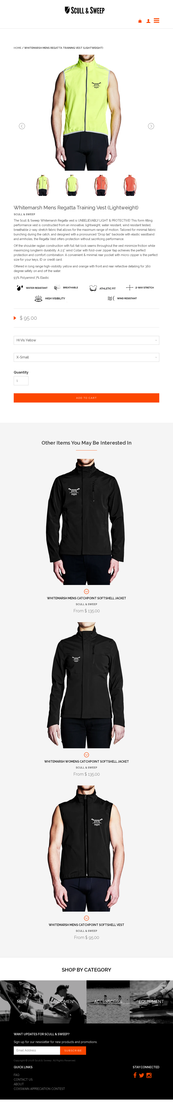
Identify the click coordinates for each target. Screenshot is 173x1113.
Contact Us (23, 1079)
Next (151, 126)
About (19, 1084)
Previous (22, 126)
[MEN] (21, 983)
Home (17, 47)
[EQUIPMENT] (151, 983)
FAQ (16, 1075)
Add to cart (86, 397)
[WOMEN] (64, 983)
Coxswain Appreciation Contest (39, 1089)
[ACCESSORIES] (108, 983)
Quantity (21, 372)
